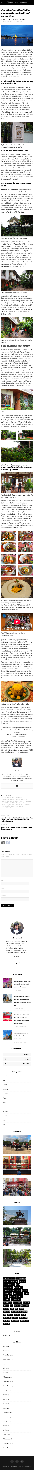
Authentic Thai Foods (8, 797)
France (5, 1098)
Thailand (22, 20)
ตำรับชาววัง (19, 804)
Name (3, 880)
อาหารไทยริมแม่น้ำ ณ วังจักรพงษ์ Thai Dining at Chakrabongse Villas (16, 92)
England (5, 1089)
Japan (4, 1107)
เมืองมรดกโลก (25, 1320)
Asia (10, 20)
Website (3, 896)
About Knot (6, 1335)
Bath (12, 1278)
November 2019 (8, 1386)
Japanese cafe (8, 1287)
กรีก (12, 1308)
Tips (4, 1120)
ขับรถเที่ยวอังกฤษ (16, 1311)
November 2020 (8, 1355)
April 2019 (6, 1403)
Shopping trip (16, 1299)
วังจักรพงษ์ (20, 806)
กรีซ (16, 1308)
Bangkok (19, 797)
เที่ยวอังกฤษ (7, 1320)
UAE (4, 1124)
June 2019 (6, 1395)
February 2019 (7, 1412)
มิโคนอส (10, 1314)
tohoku (6, 1305)
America (5, 1076)
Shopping (6, 1299)
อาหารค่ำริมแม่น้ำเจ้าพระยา (10, 808)
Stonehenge (7, 1302)
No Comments (18, 21)
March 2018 (6, 1434)
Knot (4, 20)
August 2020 (7, 1364)
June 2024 (6, 1346)
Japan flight (18, 1287)
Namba (27, 1293)
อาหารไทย (23, 808)
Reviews (15, 20)
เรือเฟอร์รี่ (6, 1323)
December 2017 (8, 1443)
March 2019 (6, 1408)
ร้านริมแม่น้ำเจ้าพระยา (8, 806)
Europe (5, 1093)
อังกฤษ (23, 1314)
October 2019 (7, 1390)
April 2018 (6, 1430)
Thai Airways (17, 1302)
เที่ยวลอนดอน (23, 1317)
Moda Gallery (18, 1293)
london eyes (8, 1293)
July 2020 (6, 1368)
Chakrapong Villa (21, 799)
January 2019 (7, 1417)
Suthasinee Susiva (16, 1466)
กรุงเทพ (22, 1308)
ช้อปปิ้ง (25, 1311)
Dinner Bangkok (7, 801)
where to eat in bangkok (9, 803)
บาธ (5, 1314)
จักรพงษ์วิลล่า (12, 77)
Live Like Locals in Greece (12, 1290)
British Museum (21, 1278)
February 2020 (7, 1377)
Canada (5, 1085)
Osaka (5, 1296)
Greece (5, 1102)
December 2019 (8, 1381)
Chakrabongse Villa (8, 799)
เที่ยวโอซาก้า (15, 1320)
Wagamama (24, 1305)
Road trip (13, 1296)
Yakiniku (6, 1308)
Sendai (20, 1296)
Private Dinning (18, 801)
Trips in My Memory (20, 734)
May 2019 (6, 1399)
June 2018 (6, 1426)
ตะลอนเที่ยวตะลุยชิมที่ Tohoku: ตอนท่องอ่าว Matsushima (17, 1257)
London (24, 1290)
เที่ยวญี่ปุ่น (14, 1317)
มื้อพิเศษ (27, 804)
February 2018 (7, 1439)
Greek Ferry (14, 1281)
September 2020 (8, 1359)
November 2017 (8, 1448)
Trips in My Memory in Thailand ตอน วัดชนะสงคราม (21, 1036)
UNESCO (16, 1305)
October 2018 (7, 1421)
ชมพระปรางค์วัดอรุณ (8, 804)
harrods (23, 1281)
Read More (17, 957)
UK (11, 1305)
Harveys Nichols (9, 1284)
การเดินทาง (7, 1311)
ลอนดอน (17, 1314)
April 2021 (6, 1350)
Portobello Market (14, 1186)
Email (3, 888)
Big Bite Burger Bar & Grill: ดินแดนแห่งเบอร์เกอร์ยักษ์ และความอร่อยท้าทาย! (22, 984)
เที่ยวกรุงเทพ (7, 1317)
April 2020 (6, 1373)
